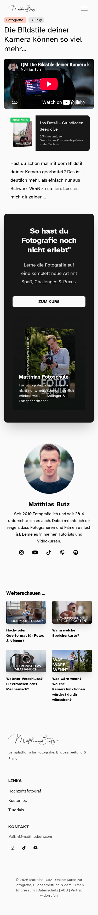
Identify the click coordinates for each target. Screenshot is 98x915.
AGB (64, 890)
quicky (36, 20)
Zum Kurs (49, 301)
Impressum (25, 890)
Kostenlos (17, 800)
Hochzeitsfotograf (24, 791)
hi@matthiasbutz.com (34, 836)
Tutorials (16, 810)
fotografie (15, 20)
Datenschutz (48, 890)
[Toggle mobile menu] (84, 8)
